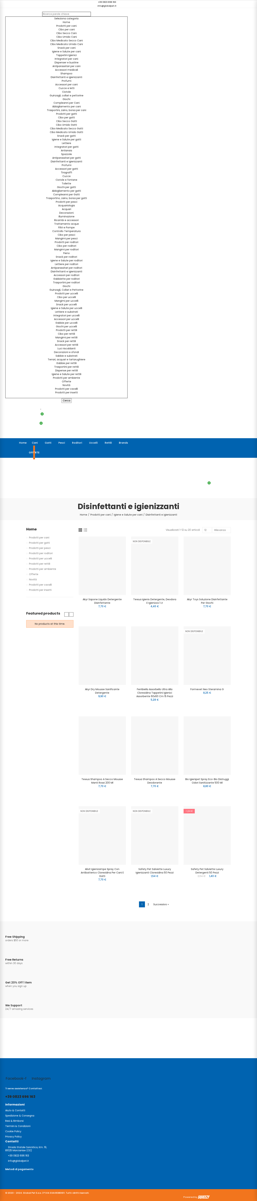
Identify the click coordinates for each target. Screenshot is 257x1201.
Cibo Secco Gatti (66, 121)
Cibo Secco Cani (66, 33)
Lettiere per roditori (66, 264)
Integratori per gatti (66, 147)
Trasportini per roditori (66, 282)
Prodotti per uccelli (66, 293)
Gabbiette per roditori (66, 279)
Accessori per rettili (66, 345)
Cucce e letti (66, 88)
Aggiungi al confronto (117, 542)
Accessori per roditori (66, 275)
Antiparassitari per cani (66, 66)
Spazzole (66, 154)
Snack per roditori (66, 257)
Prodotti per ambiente (66, 378)
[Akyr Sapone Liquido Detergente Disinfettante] (102, 566)
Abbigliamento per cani (66, 106)
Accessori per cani (66, 84)
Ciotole (66, 92)
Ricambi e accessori (66, 220)
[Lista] (85, 530)
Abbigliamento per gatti (66, 191)
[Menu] (7, 462)
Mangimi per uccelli (66, 301)
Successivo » (161, 904)
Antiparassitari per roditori (66, 268)
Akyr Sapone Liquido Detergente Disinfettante (102, 601)
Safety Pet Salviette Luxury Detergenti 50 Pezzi (207, 870)
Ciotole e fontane (66, 180)
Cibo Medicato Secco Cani (66, 40)
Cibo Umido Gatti (66, 125)
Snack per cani (67, 48)
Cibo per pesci (66, 235)
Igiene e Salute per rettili (66, 374)
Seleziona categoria (66, 18)
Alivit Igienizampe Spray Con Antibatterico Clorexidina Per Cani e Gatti (102, 872)
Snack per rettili (66, 341)
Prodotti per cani (66, 26)
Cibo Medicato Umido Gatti (66, 132)
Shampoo (66, 73)
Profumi (66, 81)
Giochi (66, 99)
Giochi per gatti (66, 187)
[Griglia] (80, 530)
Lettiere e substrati (66, 312)
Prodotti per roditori (66, 242)
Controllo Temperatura (66, 231)
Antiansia (66, 150)
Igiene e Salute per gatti (66, 139)
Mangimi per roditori (66, 249)
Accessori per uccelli (66, 319)
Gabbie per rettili (66, 363)
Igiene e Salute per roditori (67, 260)
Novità (66, 385)
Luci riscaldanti (67, 348)
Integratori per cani (66, 59)
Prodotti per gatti (66, 114)
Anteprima (117, 556)
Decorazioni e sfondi (66, 352)
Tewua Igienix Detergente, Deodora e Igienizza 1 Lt (154, 601)
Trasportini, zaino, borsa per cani (66, 110)
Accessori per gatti (66, 169)
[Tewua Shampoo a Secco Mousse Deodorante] (154, 745)
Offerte (66, 381)
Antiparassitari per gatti (66, 158)
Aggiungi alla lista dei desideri (117, 549)
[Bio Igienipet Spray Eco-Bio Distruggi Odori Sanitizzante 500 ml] (207, 745)
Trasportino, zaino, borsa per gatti (66, 198)
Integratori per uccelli (66, 315)
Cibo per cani (66, 29)
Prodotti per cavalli (66, 389)
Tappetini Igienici (66, 55)
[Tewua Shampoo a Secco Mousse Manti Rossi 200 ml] (102, 745)
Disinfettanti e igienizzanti (66, 77)
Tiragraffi (66, 172)
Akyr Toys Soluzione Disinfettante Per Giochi (207, 601)
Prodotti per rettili (66, 330)
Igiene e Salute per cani (66, 51)
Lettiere (66, 143)
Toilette (66, 183)
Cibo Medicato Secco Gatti (66, 128)
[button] (105, 2)
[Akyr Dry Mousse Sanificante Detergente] (102, 655)
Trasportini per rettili (66, 367)
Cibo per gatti (66, 117)
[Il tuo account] (40, 433)
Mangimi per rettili (66, 337)
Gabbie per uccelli (66, 323)
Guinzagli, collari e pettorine (66, 95)
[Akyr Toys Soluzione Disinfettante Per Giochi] (207, 566)
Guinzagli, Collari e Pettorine (66, 290)
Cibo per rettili (66, 334)
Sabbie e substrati (66, 356)
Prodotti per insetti (66, 392)
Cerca (66, 400)
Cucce (66, 176)
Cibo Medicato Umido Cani (66, 44)
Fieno (66, 253)
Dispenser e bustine (66, 62)
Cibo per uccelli (66, 297)
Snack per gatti (66, 136)
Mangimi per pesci (66, 238)
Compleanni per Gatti (66, 194)
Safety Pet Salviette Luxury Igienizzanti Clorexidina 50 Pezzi (155, 870)
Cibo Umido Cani (66, 37)
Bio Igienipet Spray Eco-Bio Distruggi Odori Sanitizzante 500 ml (207, 780)
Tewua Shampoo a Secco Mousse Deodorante (154, 780)
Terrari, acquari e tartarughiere (66, 359)
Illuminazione (66, 216)
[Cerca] (208, 475)
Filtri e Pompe (66, 227)
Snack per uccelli (66, 304)
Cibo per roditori (66, 246)
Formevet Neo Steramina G (207, 689)
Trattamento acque (66, 224)
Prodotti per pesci (66, 202)
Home (66, 22)
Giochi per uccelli (66, 326)
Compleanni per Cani (66, 103)
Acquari (66, 209)
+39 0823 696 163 (20, 1096)
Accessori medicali (66, 70)
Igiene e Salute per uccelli (66, 308)
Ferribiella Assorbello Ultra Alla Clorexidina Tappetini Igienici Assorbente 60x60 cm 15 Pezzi (154, 693)
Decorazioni (66, 213)
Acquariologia (66, 205)
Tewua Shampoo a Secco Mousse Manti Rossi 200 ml (102, 780)
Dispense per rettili (66, 370)
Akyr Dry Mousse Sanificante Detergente (102, 691)
